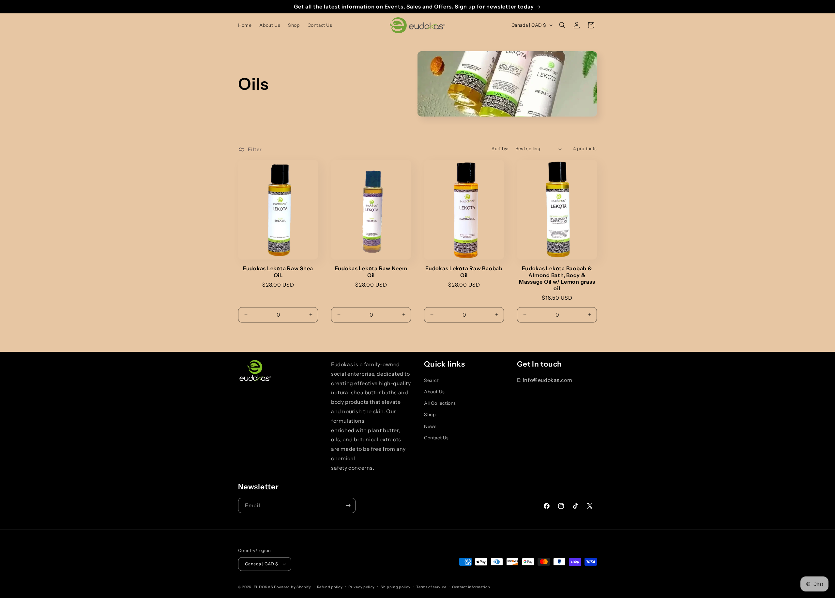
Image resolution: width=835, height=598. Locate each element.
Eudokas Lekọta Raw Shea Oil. (278, 271)
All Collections (440, 403)
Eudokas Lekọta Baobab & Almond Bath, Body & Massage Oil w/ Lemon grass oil (557, 278)
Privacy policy (361, 587)
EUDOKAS (263, 587)
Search (432, 380)
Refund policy (330, 587)
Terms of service (431, 587)
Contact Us (436, 438)
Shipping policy (396, 587)
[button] (562, 25)
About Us (434, 392)
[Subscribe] (348, 505)
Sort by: (500, 148)
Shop (429, 414)
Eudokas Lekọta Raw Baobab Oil (464, 271)
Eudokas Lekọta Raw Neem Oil (371, 271)
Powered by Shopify (292, 587)
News (430, 426)
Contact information (471, 587)
